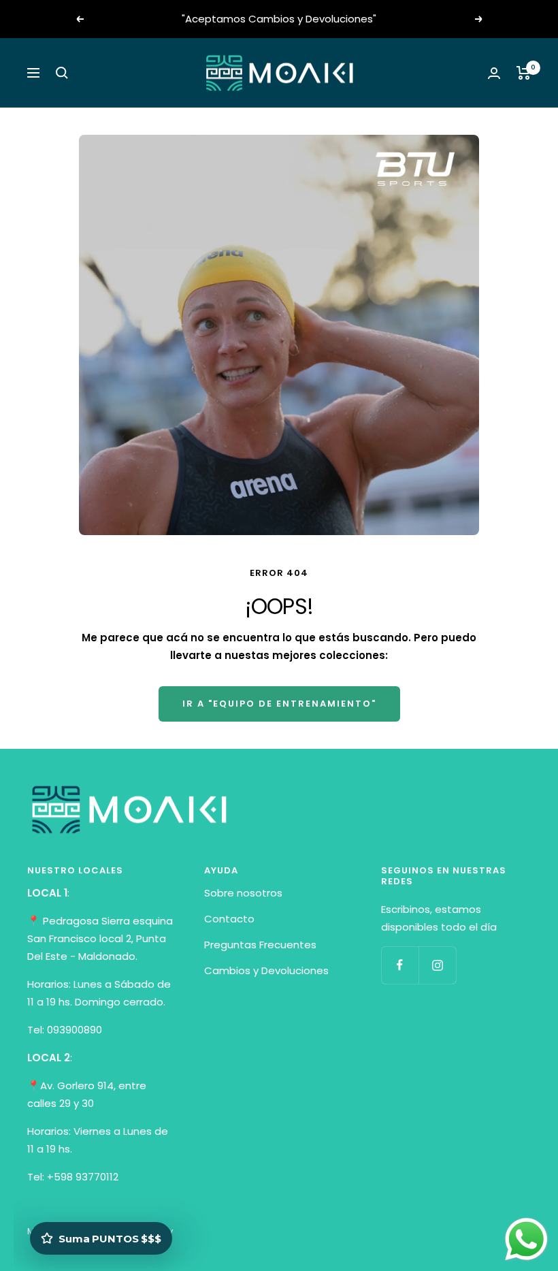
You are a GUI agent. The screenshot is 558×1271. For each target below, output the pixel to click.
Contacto (229, 919)
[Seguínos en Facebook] (400, 965)
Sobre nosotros (243, 893)
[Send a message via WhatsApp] (526, 1239)
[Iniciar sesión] (494, 73)
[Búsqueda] (62, 73)
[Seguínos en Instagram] (437, 965)
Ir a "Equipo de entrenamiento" (279, 703)
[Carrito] (523, 73)
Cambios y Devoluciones (266, 970)
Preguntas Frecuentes (260, 944)
